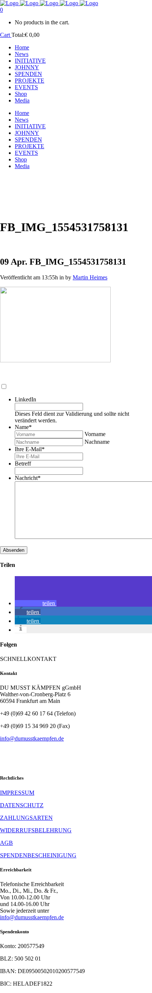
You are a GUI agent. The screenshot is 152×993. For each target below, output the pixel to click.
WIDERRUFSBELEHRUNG (36, 830)
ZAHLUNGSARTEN (26, 818)
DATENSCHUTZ (22, 805)
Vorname (95, 434)
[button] (35, 603)
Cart (5, 35)
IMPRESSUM (17, 793)
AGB (6, 843)
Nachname (97, 442)
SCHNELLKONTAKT (28, 659)
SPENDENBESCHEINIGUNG (38, 855)
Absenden (13, 550)
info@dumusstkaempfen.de (32, 738)
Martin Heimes (90, 277)
